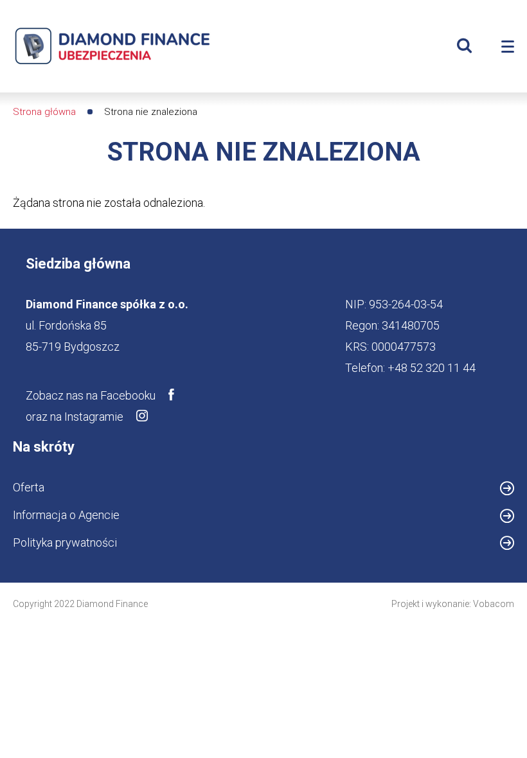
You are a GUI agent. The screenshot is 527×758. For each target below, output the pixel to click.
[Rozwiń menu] (507, 46)
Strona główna (44, 112)
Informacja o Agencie (87, 517)
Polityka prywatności (65, 542)
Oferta (28, 487)
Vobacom (493, 604)
